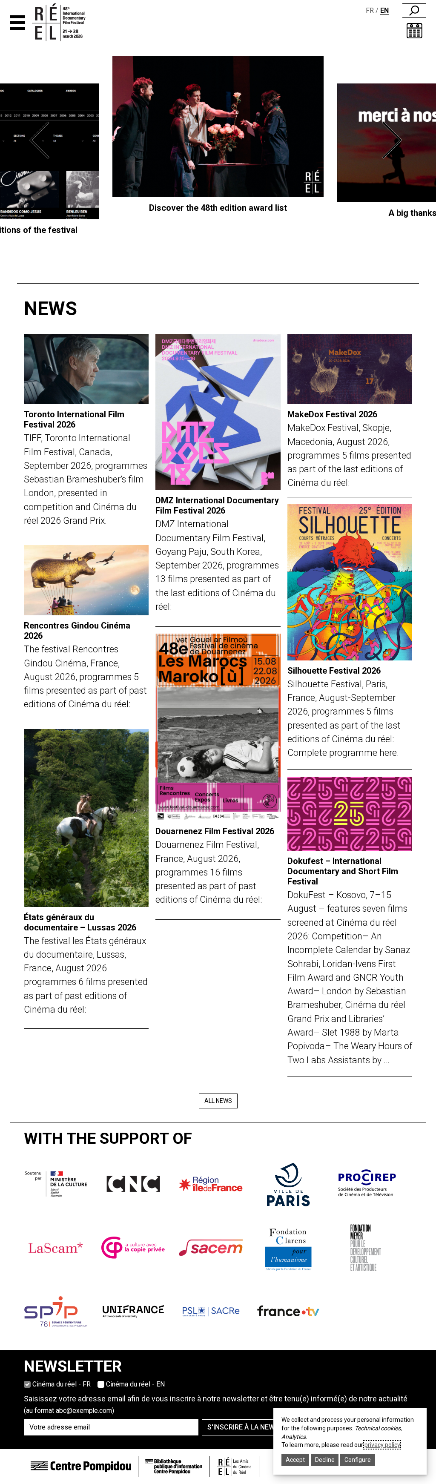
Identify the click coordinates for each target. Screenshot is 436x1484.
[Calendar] (414, 30)
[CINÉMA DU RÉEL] (67, 22)
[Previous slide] (42, 140)
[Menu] (17, 22)
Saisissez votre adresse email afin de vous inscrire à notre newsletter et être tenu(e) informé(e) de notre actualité (215, 1404)
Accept (295, 1459)
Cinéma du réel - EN (135, 1384)
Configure (357, 1459)
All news (218, 1100)
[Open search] (414, 10)
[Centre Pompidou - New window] (81, 1466)
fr (370, 10)
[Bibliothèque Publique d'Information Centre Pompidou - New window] (173, 1466)
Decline (325, 1459)
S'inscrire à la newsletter (255, 1427)
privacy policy (382, 1444)
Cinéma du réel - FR (61, 1384)
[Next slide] (393, 140)
